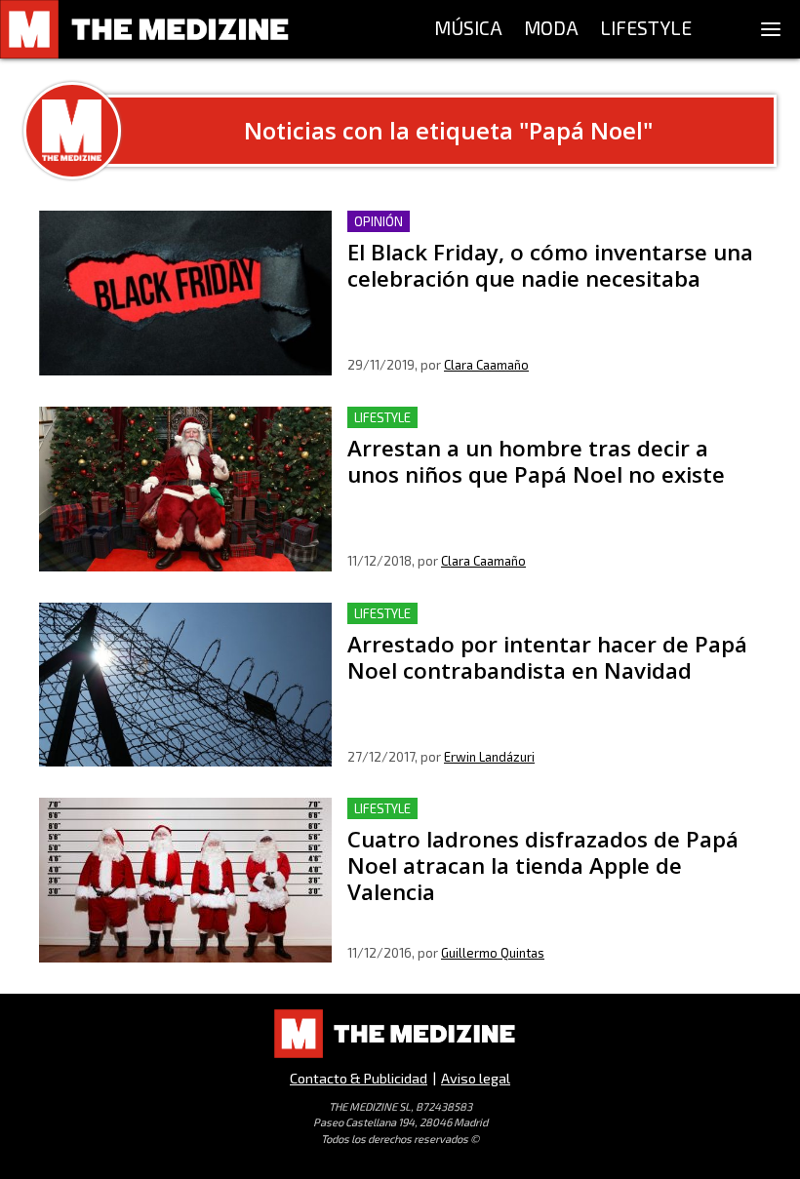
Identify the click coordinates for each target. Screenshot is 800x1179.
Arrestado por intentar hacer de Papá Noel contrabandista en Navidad (554, 626)
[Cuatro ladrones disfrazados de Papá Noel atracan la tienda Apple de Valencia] (185, 880)
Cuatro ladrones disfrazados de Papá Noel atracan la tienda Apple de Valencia (532, 821)
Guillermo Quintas (492, 953)
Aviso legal (475, 1078)
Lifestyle (382, 417)
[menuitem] (468, 29)
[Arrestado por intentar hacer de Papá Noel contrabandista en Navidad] (185, 685)
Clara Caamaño (486, 365)
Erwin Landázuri (489, 757)
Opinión (378, 221)
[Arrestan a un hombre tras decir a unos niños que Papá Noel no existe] (185, 489)
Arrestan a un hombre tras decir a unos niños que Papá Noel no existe (540, 430)
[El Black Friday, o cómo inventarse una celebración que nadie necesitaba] (185, 293)
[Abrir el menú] (770, 29)
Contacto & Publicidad (358, 1078)
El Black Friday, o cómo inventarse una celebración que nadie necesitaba (540, 234)
